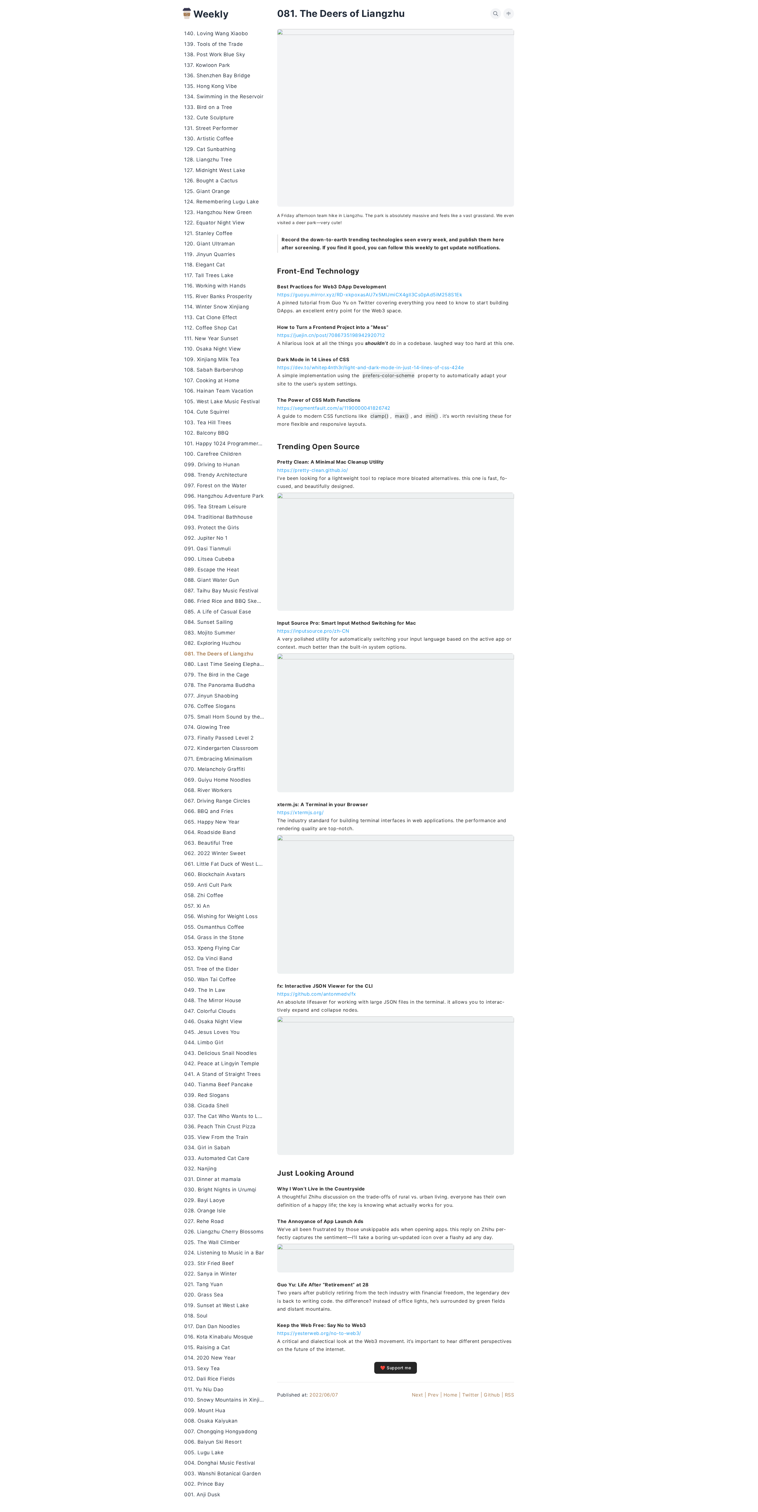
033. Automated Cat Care (217, 1158)
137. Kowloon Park (207, 65)
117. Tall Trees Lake (208, 275)
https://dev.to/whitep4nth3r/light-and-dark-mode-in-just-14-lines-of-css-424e (370, 367)
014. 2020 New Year (209, 1358)
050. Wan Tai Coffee (210, 980)
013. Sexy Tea (202, 1368)
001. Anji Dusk (202, 1494)
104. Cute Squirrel (206, 412)
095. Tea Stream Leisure (215, 507)
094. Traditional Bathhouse (218, 517)
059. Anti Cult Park (208, 885)
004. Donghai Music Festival (219, 1463)
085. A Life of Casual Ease (217, 612)
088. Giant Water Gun (211, 580)
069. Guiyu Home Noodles (217, 780)
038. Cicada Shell (206, 1106)
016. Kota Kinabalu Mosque (218, 1337)
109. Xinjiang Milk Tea (211, 359)
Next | (419, 1395)
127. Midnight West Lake (214, 170)
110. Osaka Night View (212, 349)
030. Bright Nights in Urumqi (220, 1190)
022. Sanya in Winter (210, 1274)
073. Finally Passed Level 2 (219, 738)
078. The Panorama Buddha (219, 685)
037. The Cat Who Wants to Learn (226, 1116)
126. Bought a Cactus (211, 181)
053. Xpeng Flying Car (212, 948)
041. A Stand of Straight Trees (222, 1074)
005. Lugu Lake (204, 1452)
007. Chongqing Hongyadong (220, 1431)
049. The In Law (205, 990)
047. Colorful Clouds (210, 1011)
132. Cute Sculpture (209, 118)
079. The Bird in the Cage (216, 675)
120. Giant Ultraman (209, 244)
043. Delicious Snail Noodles (220, 1053)
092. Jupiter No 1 (206, 538)
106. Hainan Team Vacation (218, 391)
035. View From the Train (216, 1137)
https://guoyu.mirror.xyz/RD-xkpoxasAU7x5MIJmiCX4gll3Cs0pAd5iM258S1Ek (369, 295)
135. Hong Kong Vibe (210, 86)
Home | (452, 1395)
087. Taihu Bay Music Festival (221, 591)
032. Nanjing (200, 1169)
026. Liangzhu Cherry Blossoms (224, 1232)
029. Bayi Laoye (204, 1200)
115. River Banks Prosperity (218, 296)
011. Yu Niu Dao (204, 1389)
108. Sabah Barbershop (213, 370)
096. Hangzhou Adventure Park (224, 496)
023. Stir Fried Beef (209, 1263)
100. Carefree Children (212, 454)
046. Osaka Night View (213, 1022)
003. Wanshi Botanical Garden (222, 1473)
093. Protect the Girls (211, 528)
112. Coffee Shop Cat (210, 328)
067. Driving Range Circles (217, 801)
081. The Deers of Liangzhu (218, 654)
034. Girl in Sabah (207, 1148)
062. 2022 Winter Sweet (214, 854)
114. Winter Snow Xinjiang (216, 307)
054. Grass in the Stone (214, 938)
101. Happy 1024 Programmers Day (226, 443)
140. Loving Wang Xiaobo (216, 34)
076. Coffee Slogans (210, 706)
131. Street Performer (211, 128)
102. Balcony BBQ (206, 433)
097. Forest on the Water (215, 486)
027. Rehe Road (204, 1221)
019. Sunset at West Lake (216, 1305)
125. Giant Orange (207, 191)
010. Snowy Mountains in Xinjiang (226, 1400)
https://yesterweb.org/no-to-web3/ (319, 1333)
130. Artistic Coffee (208, 139)
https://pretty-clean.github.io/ (312, 470)
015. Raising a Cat (207, 1347)
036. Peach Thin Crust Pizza (220, 1127)
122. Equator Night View (214, 223)
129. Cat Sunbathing (210, 149)
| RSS (508, 1395)
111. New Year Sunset (211, 338)
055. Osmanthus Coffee (214, 927)
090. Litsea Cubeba (209, 559)
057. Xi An (197, 906)
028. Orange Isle (205, 1211)
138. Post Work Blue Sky (214, 55)
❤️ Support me (395, 1367)
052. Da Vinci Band (208, 959)
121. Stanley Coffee (208, 233)
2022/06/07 (323, 1395)
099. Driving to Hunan (212, 464)
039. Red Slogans (206, 1095)
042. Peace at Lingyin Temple (221, 1064)
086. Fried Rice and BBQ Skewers (226, 601)
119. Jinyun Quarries (209, 254)
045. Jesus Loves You (212, 1032)
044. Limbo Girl (204, 1043)
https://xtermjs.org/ (300, 812)
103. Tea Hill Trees (208, 422)
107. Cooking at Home (211, 380)
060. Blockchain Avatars (214, 875)
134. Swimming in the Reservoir (223, 97)
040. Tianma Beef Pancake (218, 1085)
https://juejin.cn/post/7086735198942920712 (331, 335)
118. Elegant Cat (204, 265)
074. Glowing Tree (207, 727)
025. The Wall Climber (212, 1242)
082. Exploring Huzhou (212, 643)
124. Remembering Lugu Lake (221, 202)
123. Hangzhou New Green (218, 212)
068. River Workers (208, 790)
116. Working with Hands (215, 286)
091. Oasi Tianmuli (207, 549)
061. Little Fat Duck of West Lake (226, 864)
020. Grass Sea (203, 1295)
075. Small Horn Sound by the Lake (226, 717)
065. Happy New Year (212, 822)
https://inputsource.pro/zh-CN (313, 631)
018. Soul (196, 1316)
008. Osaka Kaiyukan (211, 1421)
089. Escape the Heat (211, 570)
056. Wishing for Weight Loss (221, 917)
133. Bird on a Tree (208, 107)
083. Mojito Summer (209, 633)
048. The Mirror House (212, 1001)
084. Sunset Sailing (208, 622)
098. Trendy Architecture (215, 475)
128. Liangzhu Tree (208, 160)
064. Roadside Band (210, 832)
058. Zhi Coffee (204, 896)
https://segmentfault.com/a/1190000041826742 (334, 408)
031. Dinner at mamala (212, 1179)
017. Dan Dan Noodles (212, 1326)
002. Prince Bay (204, 1484)
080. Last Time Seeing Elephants (226, 664)
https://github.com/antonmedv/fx (316, 994)
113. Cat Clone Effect (210, 317)
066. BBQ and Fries (208, 811)
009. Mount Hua (204, 1410)
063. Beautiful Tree (208, 843)
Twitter (470, 1395)
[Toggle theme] (744, 1498)
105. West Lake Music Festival (222, 401)
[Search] (495, 13)
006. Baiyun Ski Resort (213, 1442)
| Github (490, 1395)
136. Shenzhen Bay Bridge (217, 76)
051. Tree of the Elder (211, 969)
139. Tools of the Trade (213, 44)
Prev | (435, 1395)
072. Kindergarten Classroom (221, 748)
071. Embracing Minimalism (218, 759)
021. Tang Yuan (203, 1284)
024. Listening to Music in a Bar (224, 1253)
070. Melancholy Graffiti (214, 769)
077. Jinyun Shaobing (211, 696)
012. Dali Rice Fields (209, 1379)
